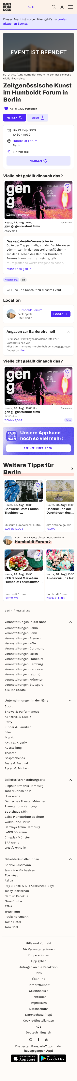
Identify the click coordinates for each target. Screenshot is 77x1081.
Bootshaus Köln (16, 811)
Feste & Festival (16, 763)
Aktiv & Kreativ (16, 742)
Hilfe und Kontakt (38, 943)
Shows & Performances (22, 711)
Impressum (38, 1003)
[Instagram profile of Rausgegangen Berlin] (30, 1039)
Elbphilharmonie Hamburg (24, 786)
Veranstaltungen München (24, 679)
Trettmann (12, 911)
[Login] (62, 7)
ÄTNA (8, 906)
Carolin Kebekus (16, 896)
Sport (9, 706)
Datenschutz (38, 1009)
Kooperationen (38, 955)
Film (8, 732)
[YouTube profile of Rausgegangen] (46, 1039)
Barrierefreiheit (39, 985)
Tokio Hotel (13, 922)
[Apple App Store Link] (24, 1058)
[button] (38, 160)
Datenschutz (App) (38, 1014)
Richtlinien (39, 997)
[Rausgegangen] (7, 7)
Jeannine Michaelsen (20, 870)
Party (8, 722)
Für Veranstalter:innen (39, 949)
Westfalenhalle (15, 847)
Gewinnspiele (38, 991)
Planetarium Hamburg (21, 806)
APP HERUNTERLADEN (47, 449)
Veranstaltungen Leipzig (22, 674)
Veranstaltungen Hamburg (24, 664)
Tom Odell (12, 927)
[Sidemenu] (70, 7)
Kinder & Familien (18, 727)
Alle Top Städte (15, 690)
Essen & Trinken (17, 768)
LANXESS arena (16, 832)
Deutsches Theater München (25, 801)
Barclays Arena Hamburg (22, 827)
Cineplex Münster (17, 837)
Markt (9, 737)
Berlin (8, 610)
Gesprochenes (15, 758)
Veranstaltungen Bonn (21, 633)
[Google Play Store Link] (52, 1058)
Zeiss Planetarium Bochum (24, 816)
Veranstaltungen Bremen (23, 638)
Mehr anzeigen (17, 269)
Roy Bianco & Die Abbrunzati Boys (29, 886)
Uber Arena (12, 796)
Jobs (38, 973)
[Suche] (53, 7)
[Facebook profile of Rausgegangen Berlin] (38, 1039)
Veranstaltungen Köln (20, 643)
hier (22, 350)
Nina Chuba (13, 901)
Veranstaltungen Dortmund (24, 648)
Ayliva (9, 880)
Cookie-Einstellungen (38, 1020)
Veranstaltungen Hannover (24, 669)
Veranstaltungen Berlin (21, 628)
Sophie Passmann (18, 865)
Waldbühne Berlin (17, 822)
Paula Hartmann (17, 916)
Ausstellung (11, 279)
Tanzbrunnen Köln (18, 791)
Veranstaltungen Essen (21, 654)
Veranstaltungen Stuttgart (24, 684)
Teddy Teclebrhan (17, 891)
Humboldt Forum (25, 141)
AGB (38, 1026)
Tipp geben (38, 961)
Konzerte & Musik (18, 717)
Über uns (38, 979)
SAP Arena (12, 842)
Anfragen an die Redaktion (38, 967)
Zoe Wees (11, 875)
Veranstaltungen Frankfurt (24, 659)
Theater (10, 753)
